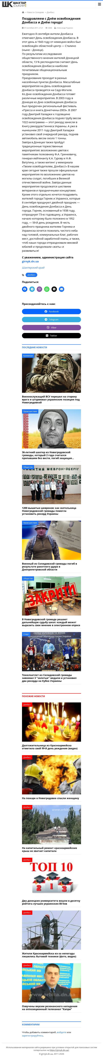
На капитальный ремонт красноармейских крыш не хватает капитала (49, 849)
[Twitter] (54, 289)
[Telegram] (32, 289)
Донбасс (31, 275)
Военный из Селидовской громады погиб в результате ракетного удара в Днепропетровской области (49, 566)
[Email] (61, 289)
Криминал (28, 355)
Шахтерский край (33, 267)
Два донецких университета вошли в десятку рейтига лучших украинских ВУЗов (51, 902)
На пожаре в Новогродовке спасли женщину (50, 798)
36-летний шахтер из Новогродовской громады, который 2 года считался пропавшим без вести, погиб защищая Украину (47, 455)
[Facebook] (24, 289)
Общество (28, 467)
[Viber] (39, 289)
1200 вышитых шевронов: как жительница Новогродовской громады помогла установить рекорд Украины (49, 510)
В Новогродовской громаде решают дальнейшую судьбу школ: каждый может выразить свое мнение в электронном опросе (51, 622)
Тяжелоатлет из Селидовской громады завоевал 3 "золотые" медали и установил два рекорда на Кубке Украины (49, 678)
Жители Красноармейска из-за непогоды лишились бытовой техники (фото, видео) (49, 955)
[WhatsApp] (46, 289)
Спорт (26, 634)
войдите (61, 1032)
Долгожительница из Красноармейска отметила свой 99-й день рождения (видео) (50, 747)
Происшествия (30, 411)
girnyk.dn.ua (30, 261)
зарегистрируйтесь (32, 1035)
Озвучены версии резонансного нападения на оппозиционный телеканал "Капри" (49, 1008)
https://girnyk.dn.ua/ (59, 1050)
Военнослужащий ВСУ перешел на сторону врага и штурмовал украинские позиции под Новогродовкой (51, 399)
